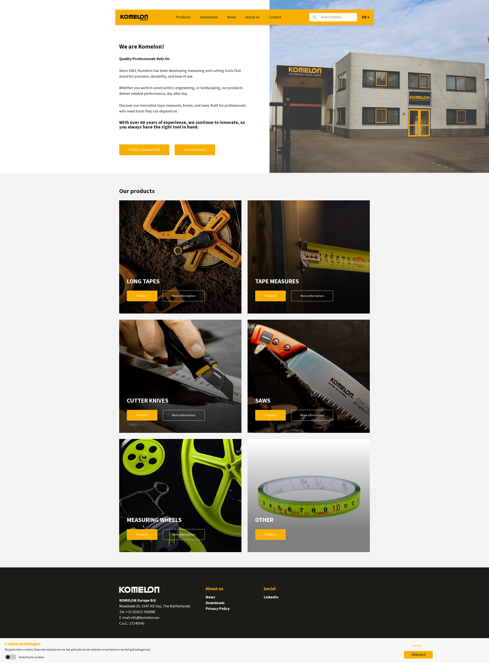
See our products (195, 150)
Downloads (209, 17)
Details (417, 646)
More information (183, 296)
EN (364, 17)
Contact (275, 17)
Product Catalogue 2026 (144, 150)
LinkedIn (271, 597)
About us (252, 17)
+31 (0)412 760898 (140, 612)
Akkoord (418, 654)
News (231, 17)
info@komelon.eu (144, 617)
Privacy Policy (218, 608)
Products (183, 17)
